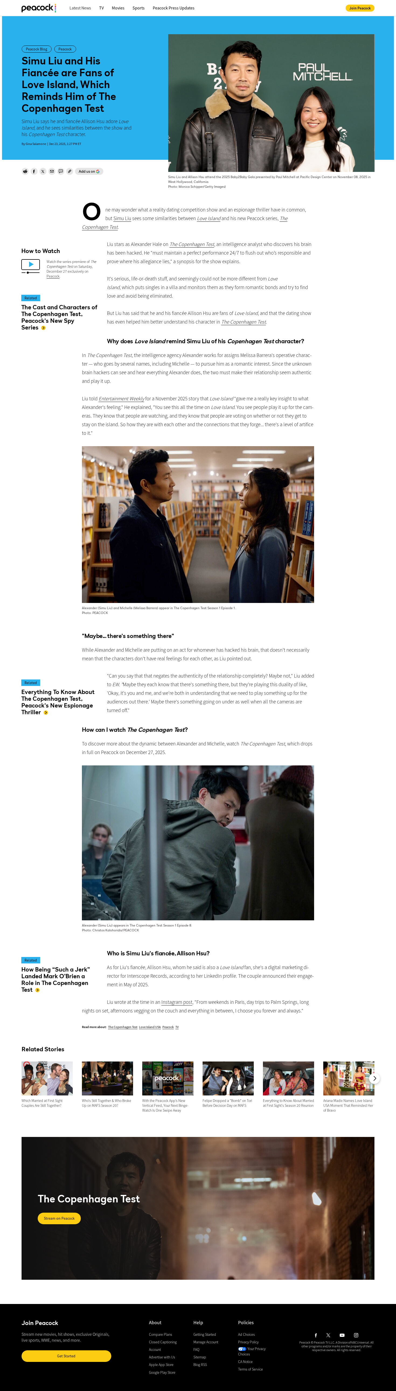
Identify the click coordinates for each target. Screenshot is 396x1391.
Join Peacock (360, 8)
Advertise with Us (162, 1357)
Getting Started (204, 1334)
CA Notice (245, 1361)
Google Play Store (162, 1372)
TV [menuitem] (101, 8)
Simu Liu (122, 218)
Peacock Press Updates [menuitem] (173, 8)
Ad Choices (246, 1334)
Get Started (66, 1356)
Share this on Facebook (33, 171)
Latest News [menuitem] (80, 8)
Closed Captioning (163, 1342)
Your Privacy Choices (252, 1352)
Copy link (69, 171)
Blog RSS (200, 1364)
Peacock (53, 276)
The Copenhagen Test (122, 1027)
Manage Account (205, 1342)
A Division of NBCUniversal (352, 1342)
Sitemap (199, 1357)
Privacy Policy (248, 1342)
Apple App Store (161, 1364)
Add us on (85, 172)
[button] (374, 1078)
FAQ (196, 1349)
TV (177, 1027)
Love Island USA (150, 1027)
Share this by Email (51, 171)
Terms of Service (250, 1369)
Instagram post (176, 1002)
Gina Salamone (36, 144)
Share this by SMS (60, 171)
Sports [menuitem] (139, 8)
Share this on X (42, 171)
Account (155, 1349)
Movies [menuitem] (118, 8)
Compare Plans (160, 1334)
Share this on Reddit (25, 171)
